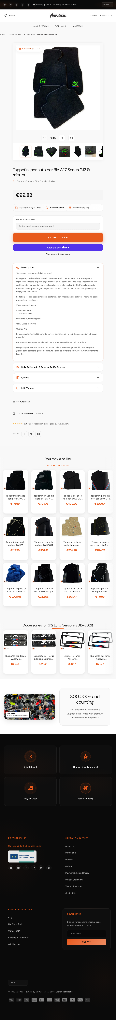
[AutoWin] (58, 15)
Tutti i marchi (61, 26)
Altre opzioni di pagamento (58, 254)
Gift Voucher (14, 944)
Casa (2, 34)
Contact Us (70, 893)
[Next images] (99, 151)
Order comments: (25, 220)
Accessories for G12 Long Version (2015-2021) (58, 625)
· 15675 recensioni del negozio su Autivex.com (46, 424)
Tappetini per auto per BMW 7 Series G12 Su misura (32, 34)
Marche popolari (41, 26)
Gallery (68, 866)
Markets (69, 859)
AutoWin (19, 992)
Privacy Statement (74, 879)
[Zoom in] (62, 138)
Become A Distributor (18, 937)
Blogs (11, 917)
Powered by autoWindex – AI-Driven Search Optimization (49, 992)
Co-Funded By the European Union (24, 846)
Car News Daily (15, 924)
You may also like (58, 459)
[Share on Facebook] (24, 434)
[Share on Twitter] (31, 434)
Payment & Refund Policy (77, 873)
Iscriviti (86, 942)
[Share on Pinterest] (38, 434)
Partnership (70, 852)
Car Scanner (14, 931)
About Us (69, 846)
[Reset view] (71, 138)
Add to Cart (61, 237)
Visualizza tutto (58, 466)
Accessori (78, 26)
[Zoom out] (44, 138)
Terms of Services (73, 886)
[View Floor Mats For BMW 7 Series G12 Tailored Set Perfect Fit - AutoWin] (25, 151)
